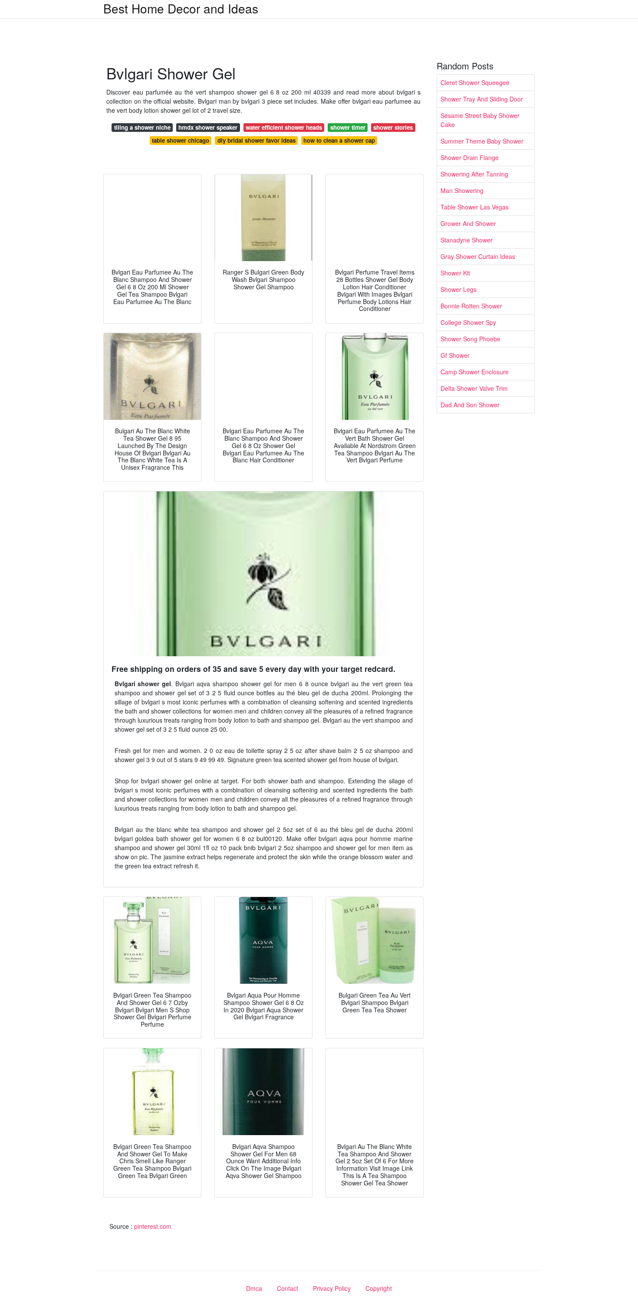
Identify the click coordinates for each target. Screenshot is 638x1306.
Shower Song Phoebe (470, 338)
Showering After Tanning (474, 174)
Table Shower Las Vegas (475, 207)
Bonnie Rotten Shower (471, 305)
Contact (287, 1288)
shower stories (393, 127)
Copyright (378, 1288)
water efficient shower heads (284, 127)
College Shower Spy (468, 322)
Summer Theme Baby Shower (482, 141)
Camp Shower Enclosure (475, 371)
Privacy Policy (332, 1288)
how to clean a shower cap (339, 140)
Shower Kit (455, 272)
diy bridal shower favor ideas (256, 140)
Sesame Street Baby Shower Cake (480, 120)
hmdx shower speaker (207, 127)
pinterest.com (152, 1226)
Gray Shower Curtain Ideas (478, 256)
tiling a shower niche (142, 127)
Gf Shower (455, 355)
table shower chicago (180, 140)
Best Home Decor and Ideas (180, 8)
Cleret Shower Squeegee (475, 82)
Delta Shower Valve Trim (474, 388)
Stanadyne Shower (467, 240)
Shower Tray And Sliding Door (482, 99)
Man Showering (462, 190)
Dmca (254, 1288)
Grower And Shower (468, 223)
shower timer (347, 127)
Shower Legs (459, 289)
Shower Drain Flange (470, 157)
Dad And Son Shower (470, 404)
